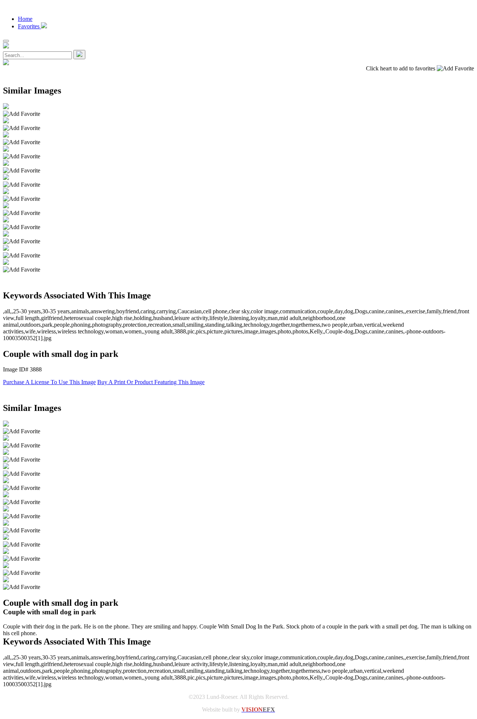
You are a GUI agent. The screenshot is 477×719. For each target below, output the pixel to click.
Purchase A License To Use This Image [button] (49, 382)
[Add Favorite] (21, 114)
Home (25, 19)
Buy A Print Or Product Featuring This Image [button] (151, 382)
